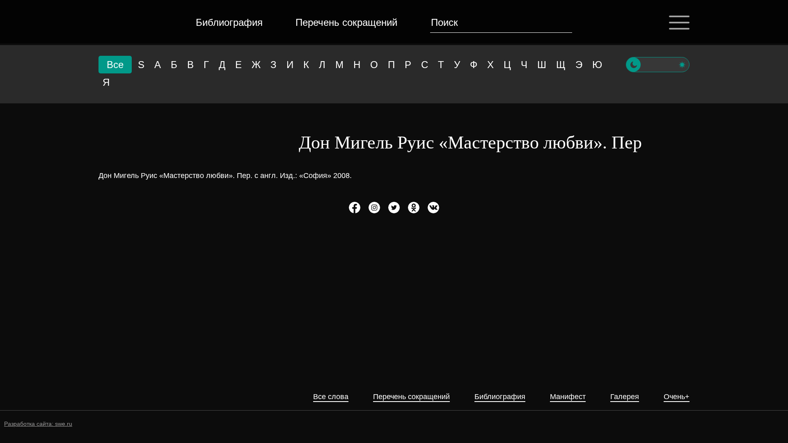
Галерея (624, 397)
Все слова (330, 397)
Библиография (229, 22)
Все (115, 64)
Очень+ (677, 397)
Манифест (568, 397)
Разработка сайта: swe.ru (38, 423)
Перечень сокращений (346, 22)
